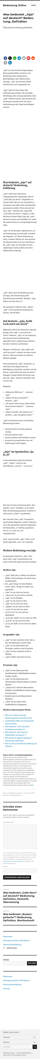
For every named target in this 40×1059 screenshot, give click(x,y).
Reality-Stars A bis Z (11, 1032)
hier (32, 785)
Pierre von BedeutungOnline (13, 793)
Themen (6, 1037)
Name (5, 866)
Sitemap (6, 989)
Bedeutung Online (14, 5)
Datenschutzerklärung (13, 861)
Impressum (7, 936)
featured (6, 795)
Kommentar (8, 822)
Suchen (6, 960)
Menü (33, 5)
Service (6, 1042)
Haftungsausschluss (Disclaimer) (16, 940)
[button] (5, 58)
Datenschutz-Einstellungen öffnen (14, 1055)
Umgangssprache (15, 795)
